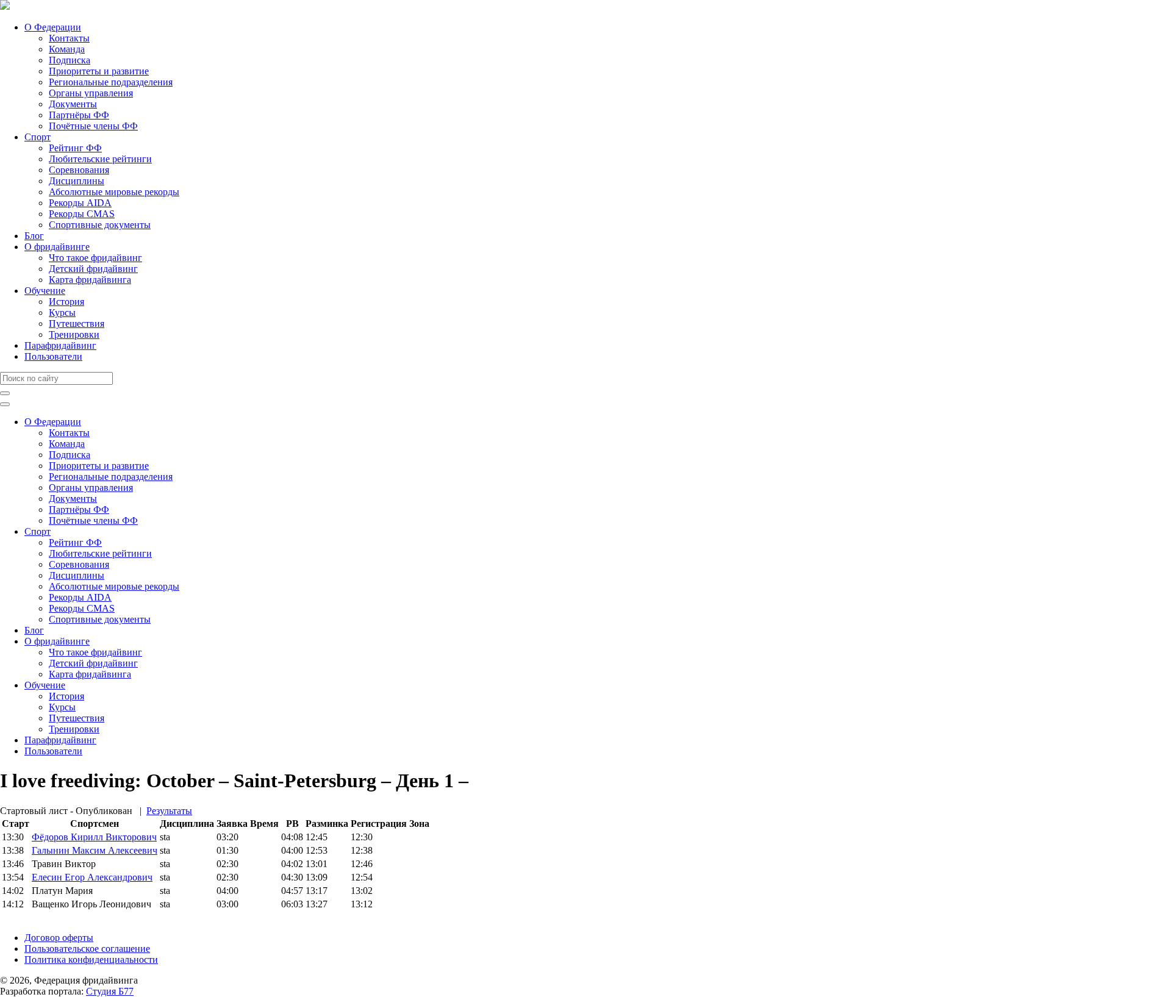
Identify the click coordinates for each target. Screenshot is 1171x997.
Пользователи (53, 356)
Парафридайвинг (60, 345)
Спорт (37, 137)
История (66, 301)
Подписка (69, 60)
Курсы (62, 312)
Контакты (69, 38)
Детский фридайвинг (93, 268)
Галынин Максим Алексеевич (94, 850)
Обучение (44, 290)
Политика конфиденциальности (91, 959)
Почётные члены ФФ (93, 126)
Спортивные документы (100, 225)
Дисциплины (76, 181)
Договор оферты (58, 937)
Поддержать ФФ (34, 917)
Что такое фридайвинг (95, 257)
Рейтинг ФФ (75, 148)
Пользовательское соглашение (87, 948)
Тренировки (74, 334)
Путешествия (76, 323)
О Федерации (52, 27)
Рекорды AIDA (80, 203)
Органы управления (91, 93)
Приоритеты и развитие (99, 71)
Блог (34, 235)
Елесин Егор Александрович (92, 877)
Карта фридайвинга (90, 279)
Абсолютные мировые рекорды (114, 192)
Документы (73, 104)
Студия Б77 (110, 991)
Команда (67, 49)
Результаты (169, 811)
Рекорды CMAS (82, 214)
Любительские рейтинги (100, 159)
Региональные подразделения (111, 82)
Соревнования (79, 170)
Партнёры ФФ (79, 115)
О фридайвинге (57, 246)
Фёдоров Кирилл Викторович (94, 837)
